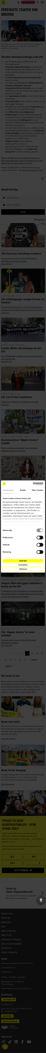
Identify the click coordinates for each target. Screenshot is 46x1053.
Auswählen (23, 565)
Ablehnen (23, 569)
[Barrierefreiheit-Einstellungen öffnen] (41, 900)
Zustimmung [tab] (8, 490)
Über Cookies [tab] (37, 490)
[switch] (40, 537)
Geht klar (23, 561)
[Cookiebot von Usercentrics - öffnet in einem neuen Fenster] (33, 483)
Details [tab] (23, 490)
